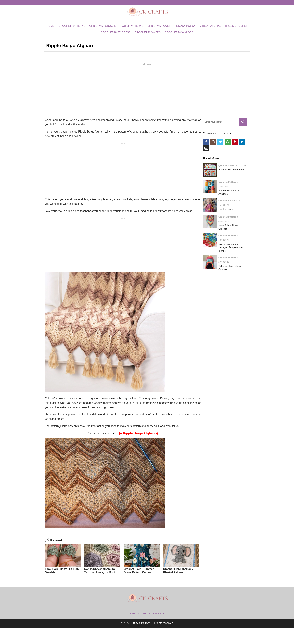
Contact (133, 613)
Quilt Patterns (132, 25)
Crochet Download (179, 32)
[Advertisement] (147, 90)
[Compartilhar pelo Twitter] (220, 142)
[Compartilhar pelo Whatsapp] (228, 142)
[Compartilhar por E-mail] (206, 148)
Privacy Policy (185, 25)
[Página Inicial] (147, 11)
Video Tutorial (210, 25)
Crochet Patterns (72, 25)
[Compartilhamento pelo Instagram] (213, 142)
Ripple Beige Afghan (139, 433)
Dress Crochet (236, 25)
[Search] (243, 122)
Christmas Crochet (103, 25)
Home (50, 25)
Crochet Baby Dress (115, 32)
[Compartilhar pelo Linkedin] (242, 142)
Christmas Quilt (158, 25)
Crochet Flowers (148, 32)
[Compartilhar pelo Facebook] (206, 142)
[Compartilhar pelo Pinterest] (235, 142)
